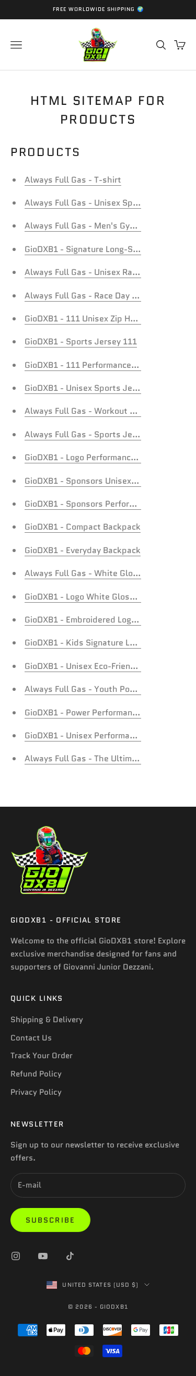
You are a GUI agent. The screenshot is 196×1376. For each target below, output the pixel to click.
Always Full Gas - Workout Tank (86, 411)
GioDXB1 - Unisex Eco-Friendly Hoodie (98, 666)
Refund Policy (36, 1074)
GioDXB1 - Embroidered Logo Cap (89, 620)
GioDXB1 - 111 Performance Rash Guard (102, 365)
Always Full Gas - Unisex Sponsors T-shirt (107, 203)
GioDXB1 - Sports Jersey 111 (81, 342)
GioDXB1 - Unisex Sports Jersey (87, 388)
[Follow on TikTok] (70, 1256)
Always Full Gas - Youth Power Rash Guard (108, 689)
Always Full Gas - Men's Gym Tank (91, 226)
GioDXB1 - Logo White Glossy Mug (91, 597)
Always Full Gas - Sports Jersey (87, 434)
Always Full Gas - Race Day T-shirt (92, 296)
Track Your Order (41, 1055)
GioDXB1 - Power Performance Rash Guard (107, 713)
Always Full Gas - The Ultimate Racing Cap (107, 758)
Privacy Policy (36, 1092)
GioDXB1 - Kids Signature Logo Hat (92, 643)
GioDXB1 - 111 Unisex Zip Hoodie (88, 319)
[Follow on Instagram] (15, 1256)
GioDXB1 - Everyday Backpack (83, 550)
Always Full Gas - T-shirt (73, 180)
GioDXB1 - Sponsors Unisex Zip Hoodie (100, 481)
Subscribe (50, 1220)
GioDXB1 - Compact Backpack (83, 527)
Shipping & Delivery (46, 1019)
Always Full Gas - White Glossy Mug (95, 573)
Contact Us (31, 1038)
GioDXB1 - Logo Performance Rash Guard (104, 457)
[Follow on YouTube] (43, 1256)
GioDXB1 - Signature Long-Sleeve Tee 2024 (109, 249)
